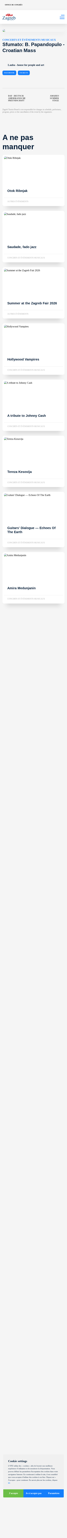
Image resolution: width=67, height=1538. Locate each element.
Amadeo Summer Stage (54, 98)
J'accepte (13, 1493)
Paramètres (53, 1493)
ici (9, 1483)
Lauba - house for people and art (26, 65)
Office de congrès (13, 5)
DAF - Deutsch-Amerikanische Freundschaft (17, 98)
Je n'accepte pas (33, 1493)
